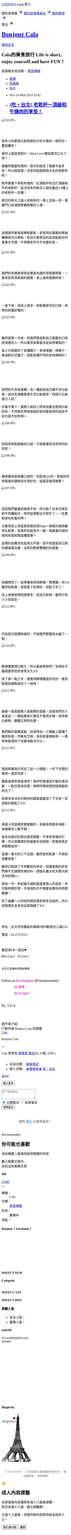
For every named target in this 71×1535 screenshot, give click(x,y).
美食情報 (34, 71)
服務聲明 (42, 1475)
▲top (5, 1075)
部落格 (14, 83)
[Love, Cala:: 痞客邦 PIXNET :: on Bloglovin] (16, 1461)
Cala (4, 1032)
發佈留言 (8, 1107)
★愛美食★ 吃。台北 (40, 1069)
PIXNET (18, 1471)
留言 (32, 1053)
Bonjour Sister (15, 956)
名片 (12, 88)
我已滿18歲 (9, 1527)
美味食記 (32, 1064)
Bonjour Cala (20, 34)
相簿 (12, 79)
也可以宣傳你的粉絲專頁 (16, 968)
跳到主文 (8, 45)
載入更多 (8, 1083)
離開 (22, 1527)
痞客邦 (23, 1053)
